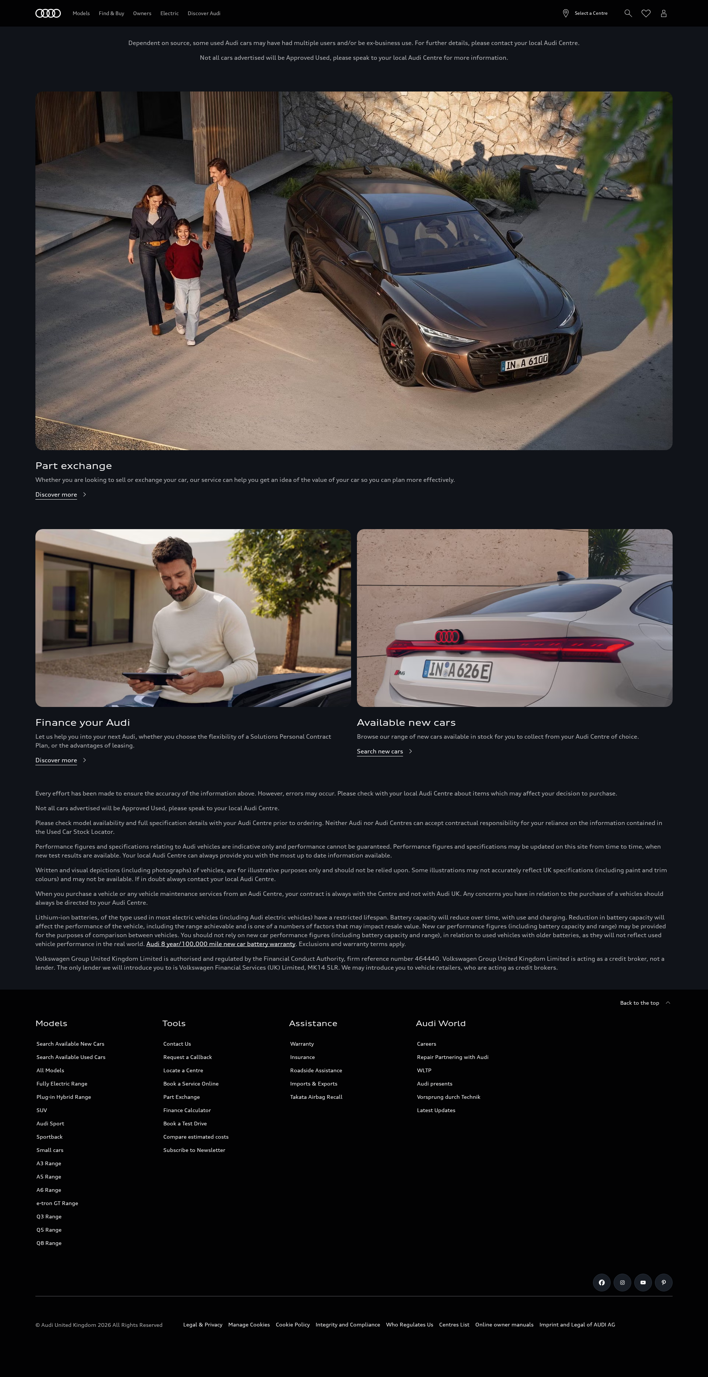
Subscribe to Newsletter (194, 1150)
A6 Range (49, 1190)
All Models (50, 1070)
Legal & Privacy (202, 1324)
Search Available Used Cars (71, 1057)
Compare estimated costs (196, 1136)
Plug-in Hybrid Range (64, 1097)
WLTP (424, 1070)
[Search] (628, 13)
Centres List (454, 1324)
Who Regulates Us (409, 1324)
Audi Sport (50, 1123)
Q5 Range (49, 1229)
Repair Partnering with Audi (453, 1057)
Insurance (302, 1057)
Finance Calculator (187, 1110)
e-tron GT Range (57, 1203)
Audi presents (434, 1083)
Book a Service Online (191, 1083)
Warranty (302, 1043)
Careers (426, 1043)
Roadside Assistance (316, 1070)
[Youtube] (643, 1282)
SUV (42, 1110)
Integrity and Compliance (348, 1324)
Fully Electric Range (62, 1083)
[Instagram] (622, 1282)
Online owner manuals (504, 1324)
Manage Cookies (249, 1324)
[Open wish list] (646, 13)
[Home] (48, 13)
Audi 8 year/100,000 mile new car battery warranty (220, 944)
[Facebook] (602, 1282)
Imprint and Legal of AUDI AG (577, 1324)
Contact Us (177, 1043)
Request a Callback (187, 1057)
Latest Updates (436, 1110)
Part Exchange (181, 1097)
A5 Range (49, 1176)
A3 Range (49, 1163)
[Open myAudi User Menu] (664, 13)
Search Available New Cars (70, 1043)
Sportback (50, 1136)
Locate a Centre (183, 1070)
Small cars (50, 1150)
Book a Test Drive (185, 1123)
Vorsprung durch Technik (448, 1097)
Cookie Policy (293, 1324)
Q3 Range (49, 1216)
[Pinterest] (664, 1282)
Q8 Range (49, 1243)
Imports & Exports (313, 1083)
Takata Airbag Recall (316, 1097)
